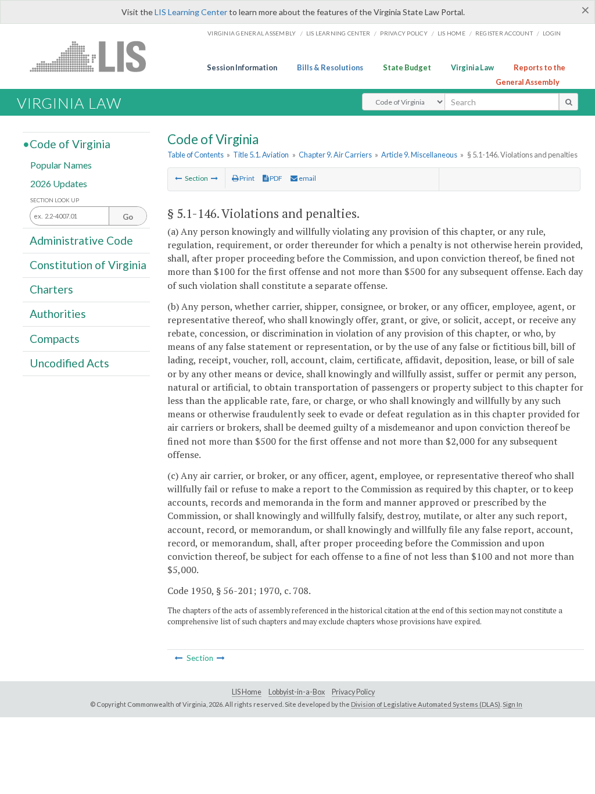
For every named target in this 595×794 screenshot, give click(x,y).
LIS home (451, 33)
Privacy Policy (404, 33)
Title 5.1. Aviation (261, 154)
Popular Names (61, 164)
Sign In (512, 704)
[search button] (568, 101)
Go (128, 216)
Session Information (242, 67)
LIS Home (246, 692)
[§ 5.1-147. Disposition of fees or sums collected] (214, 178)
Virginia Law (472, 67)
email (307, 178)
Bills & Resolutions (330, 67)
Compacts (55, 338)
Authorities (58, 313)
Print (246, 178)
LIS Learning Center (191, 12)
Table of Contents (195, 154)
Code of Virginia (70, 144)
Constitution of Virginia (88, 264)
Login (552, 33)
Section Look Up (54, 200)
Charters (51, 289)
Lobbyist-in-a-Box (296, 692)
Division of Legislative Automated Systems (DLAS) (425, 704)
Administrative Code (81, 239)
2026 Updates (58, 182)
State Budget (407, 67)
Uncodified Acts (69, 363)
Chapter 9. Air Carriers (335, 154)
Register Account (504, 33)
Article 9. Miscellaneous (419, 154)
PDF (275, 178)
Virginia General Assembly (251, 33)
